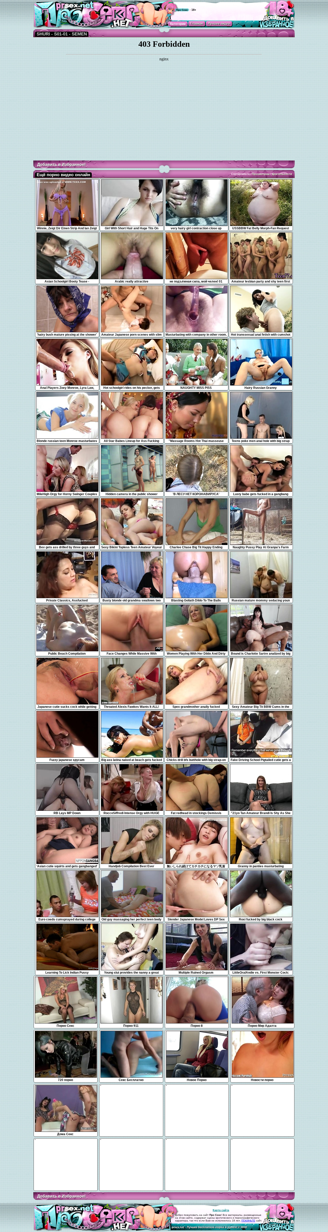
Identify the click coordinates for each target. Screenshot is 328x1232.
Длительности (282, 173)
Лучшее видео (219, 23)
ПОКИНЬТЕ (248, 1220)
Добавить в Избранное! (61, 164)
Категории (178, 24)
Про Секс (182, 9)
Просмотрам (261, 173)
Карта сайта (221, 1210)
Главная (196, 23)
